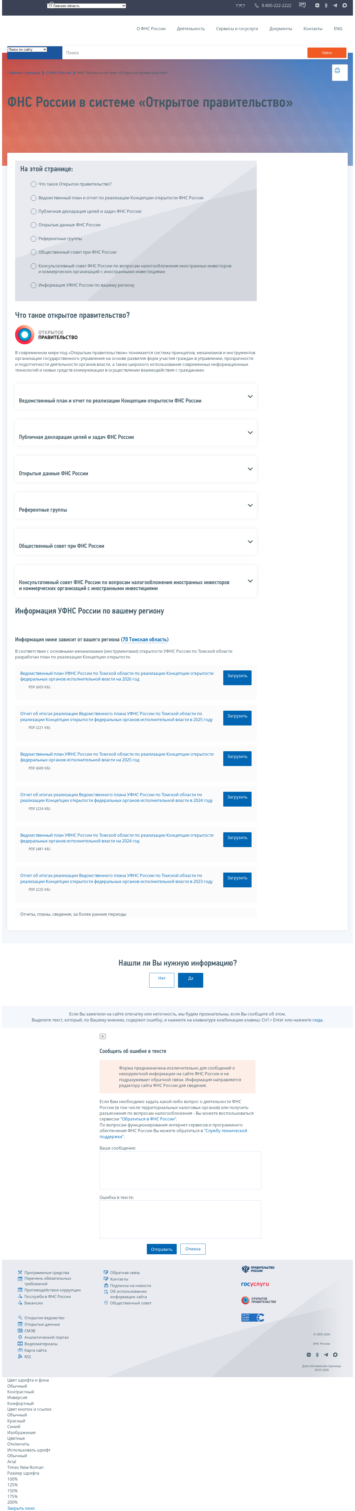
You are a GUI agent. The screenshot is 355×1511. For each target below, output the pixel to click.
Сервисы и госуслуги (237, 28)
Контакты (313, 28)
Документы (280, 28)
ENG (338, 28)
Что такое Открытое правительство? (74, 184)
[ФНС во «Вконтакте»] (317, 5)
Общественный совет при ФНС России (77, 252)
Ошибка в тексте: (117, 1197)
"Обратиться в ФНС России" (148, 1119)
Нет (162, 978)
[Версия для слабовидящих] (241, 5)
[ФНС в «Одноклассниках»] (326, 5)
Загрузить (237, 675)
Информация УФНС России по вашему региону (86, 285)
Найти (327, 53)
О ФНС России (151, 28)
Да (190, 978)
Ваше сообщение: (118, 1148)
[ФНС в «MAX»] (344, 5)
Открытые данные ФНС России (69, 225)
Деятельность (191, 28)
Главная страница (23, 72)
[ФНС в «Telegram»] (335, 5)
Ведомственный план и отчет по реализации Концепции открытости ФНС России (120, 198)
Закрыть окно (21, 1508)
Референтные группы (60, 238)
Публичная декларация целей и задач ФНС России (89, 211)
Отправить (162, 1249)
